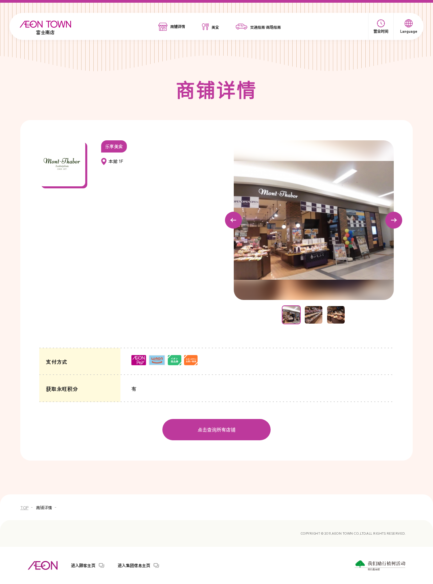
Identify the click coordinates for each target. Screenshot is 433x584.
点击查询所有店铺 (216, 429)
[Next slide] (393, 220)
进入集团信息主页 (134, 565)
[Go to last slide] (233, 220)
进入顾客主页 (83, 565)
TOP (24, 507)
